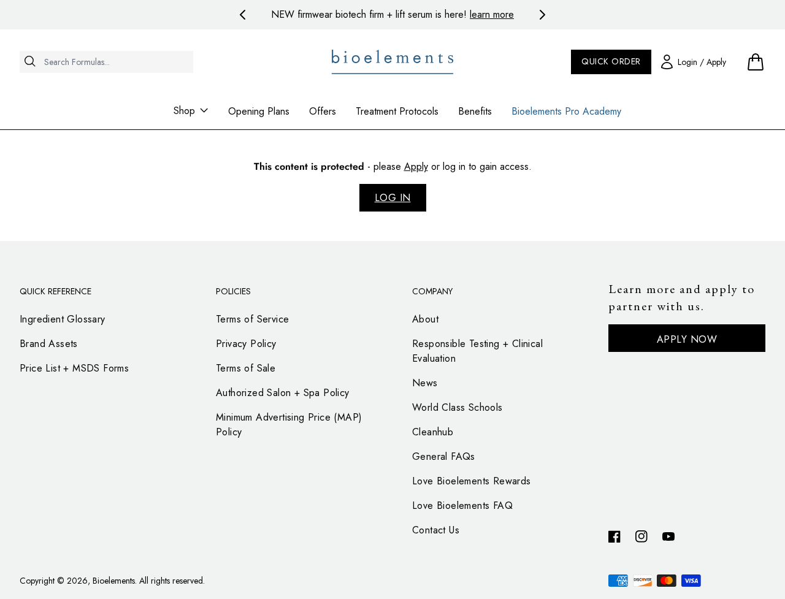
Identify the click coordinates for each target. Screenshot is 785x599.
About (425, 319)
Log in (393, 198)
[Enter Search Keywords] (106, 84)
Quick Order (611, 61)
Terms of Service (252, 319)
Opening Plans (258, 111)
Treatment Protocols (397, 111)
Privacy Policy (246, 344)
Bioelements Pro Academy (566, 111)
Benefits (475, 111)
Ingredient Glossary (62, 319)
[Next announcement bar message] (542, 14)
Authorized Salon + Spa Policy (283, 393)
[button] (755, 61)
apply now (687, 339)
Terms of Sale (245, 368)
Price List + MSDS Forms (74, 368)
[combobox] (106, 62)
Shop (184, 111)
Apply (416, 166)
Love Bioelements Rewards (471, 481)
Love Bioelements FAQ (462, 505)
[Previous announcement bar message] (243, 14)
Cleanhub (432, 432)
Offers (322, 111)
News (425, 383)
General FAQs (443, 456)
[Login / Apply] (693, 61)
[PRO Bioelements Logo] (393, 62)
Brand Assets (49, 344)
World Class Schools (457, 407)
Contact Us (435, 530)
